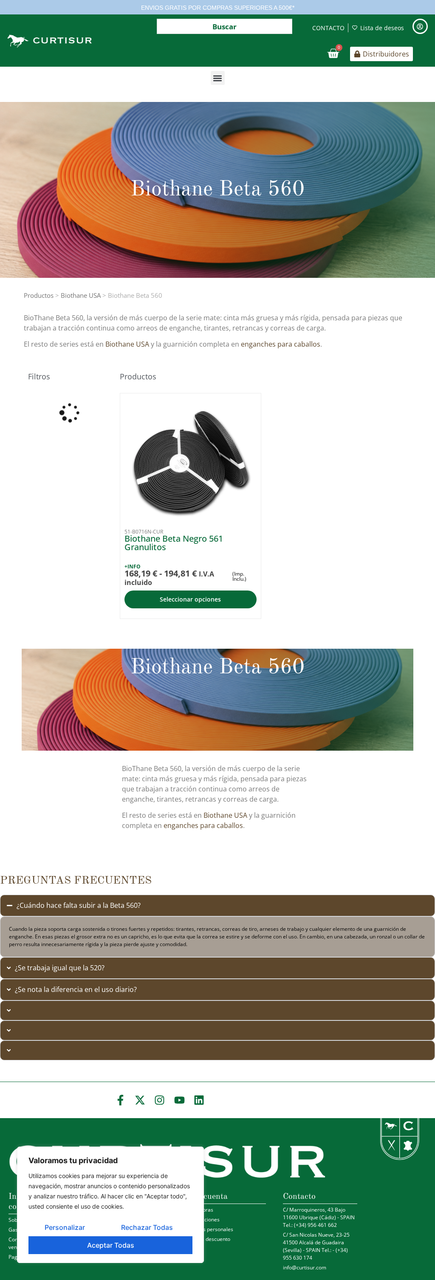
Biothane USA (81, 295)
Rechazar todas (147, 1227)
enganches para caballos (280, 344)
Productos (39, 295)
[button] (218, 78)
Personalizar (65, 1227)
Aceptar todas (110, 1245)
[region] (110, 1205)
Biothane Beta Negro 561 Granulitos (173, 543)
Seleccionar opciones (190, 599)
